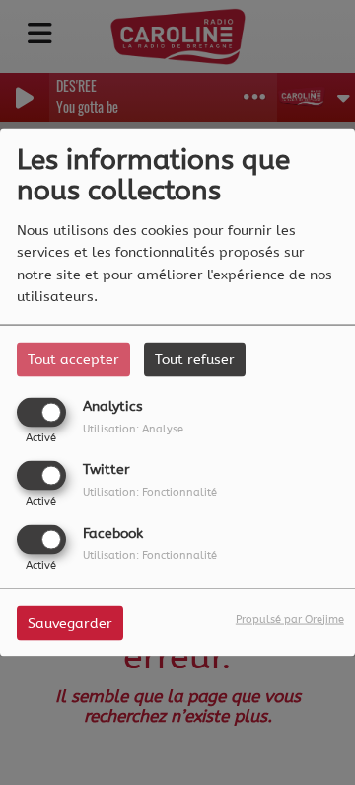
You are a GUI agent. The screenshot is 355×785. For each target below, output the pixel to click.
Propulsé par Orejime (290, 618)
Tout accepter (73, 360)
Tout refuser (195, 360)
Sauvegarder (70, 622)
